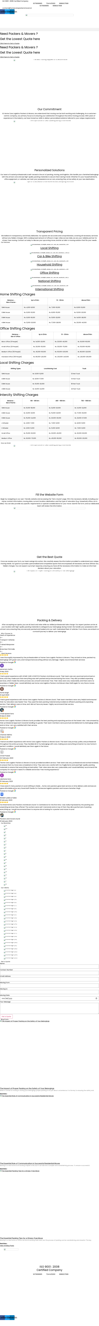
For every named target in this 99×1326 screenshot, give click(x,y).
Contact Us (4, 1290)
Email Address (5, 976)
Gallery (3, 1281)
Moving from (5, 982)
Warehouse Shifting (7, 1310)
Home (2, 1276)
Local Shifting (50, 248)
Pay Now (3, 1286)
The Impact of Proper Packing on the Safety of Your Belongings (27, 1088)
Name (2, 963)
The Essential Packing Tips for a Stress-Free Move (21, 1238)
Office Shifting (49, 273)
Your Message (5, 1002)
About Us (3, 1279)
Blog (1, 1283)
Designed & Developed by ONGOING (14, 1323)
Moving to (3, 989)
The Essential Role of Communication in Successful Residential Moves (30, 1163)
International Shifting (49, 289)
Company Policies (7, 1312)
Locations (3, 1288)
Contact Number (6, 970)
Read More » (3, 1093)
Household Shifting (49, 264)
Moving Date (5, 995)
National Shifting (49, 281)
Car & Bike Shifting (49, 256)
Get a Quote (4, 1293)
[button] (49, 29)
